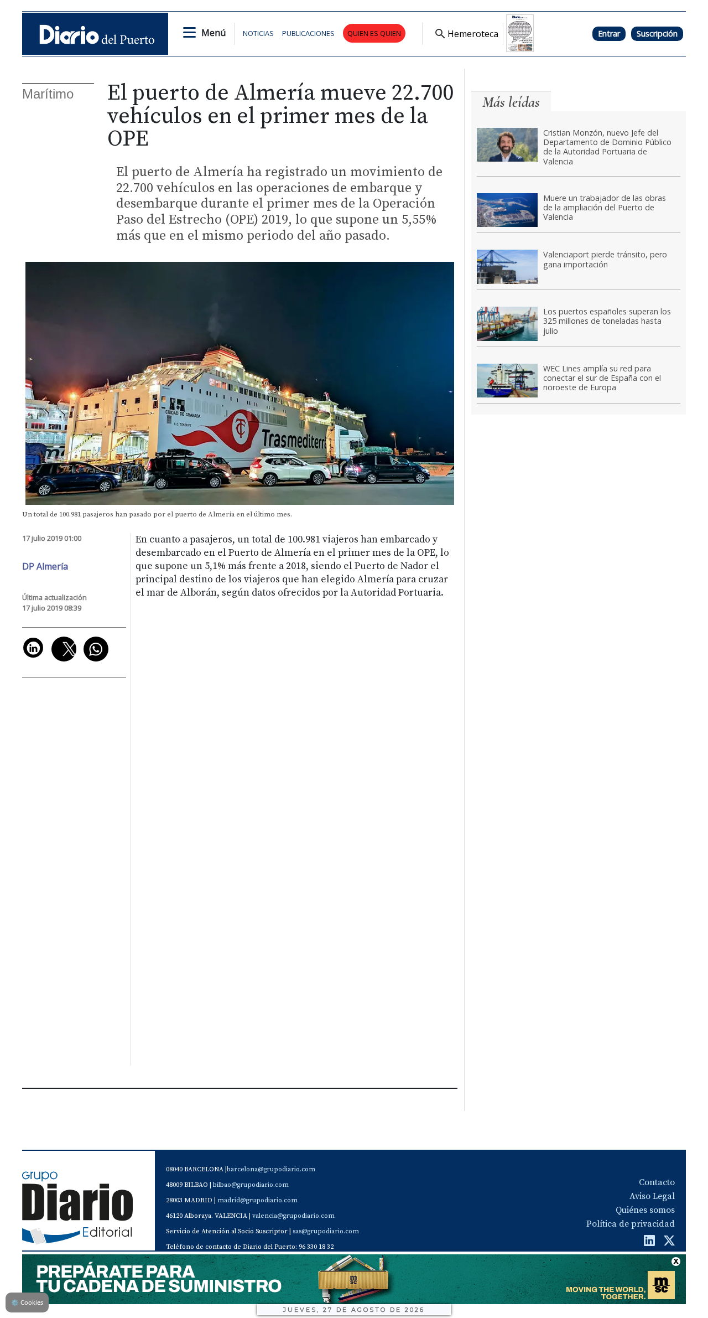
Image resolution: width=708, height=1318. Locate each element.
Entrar (609, 33)
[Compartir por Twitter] (63, 649)
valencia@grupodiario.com (293, 1216)
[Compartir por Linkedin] (33, 648)
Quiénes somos (645, 1210)
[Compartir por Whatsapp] (96, 649)
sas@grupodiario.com (326, 1231)
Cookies (27, 1302)
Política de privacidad (630, 1223)
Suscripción (657, 33)
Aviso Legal (652, 1196)
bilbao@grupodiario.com (251, 1185)
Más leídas (511, 102)
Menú (213, 33)
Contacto (657, 1182)
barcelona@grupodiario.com (271, 1169)
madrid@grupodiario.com (257, 1200)
